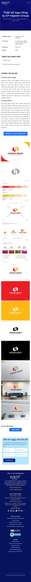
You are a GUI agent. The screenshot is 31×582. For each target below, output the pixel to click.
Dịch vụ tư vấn (12, 19)
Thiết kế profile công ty (15, 522)
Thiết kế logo (6, 60)
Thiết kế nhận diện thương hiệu (11, 64)
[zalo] (14, 511)
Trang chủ (5, 19)
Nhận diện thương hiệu (15, 543)
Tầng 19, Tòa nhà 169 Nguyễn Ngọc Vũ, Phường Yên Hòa (15, 498)
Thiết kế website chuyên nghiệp (15, 526)
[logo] (15, 477)
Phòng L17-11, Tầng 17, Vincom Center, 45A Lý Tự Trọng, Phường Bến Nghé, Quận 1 (15, 505)
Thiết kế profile (15, 545)
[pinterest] (19, 511)
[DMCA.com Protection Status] (15, 530)
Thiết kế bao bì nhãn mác (15, 551)
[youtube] (16, 511)
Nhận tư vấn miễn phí (16, 134)
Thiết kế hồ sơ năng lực (15, 524)
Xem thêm (15, 429)
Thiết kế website (15, 547)
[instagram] (11, 511)
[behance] (22, 511)
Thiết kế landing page (15, 549)
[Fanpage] (8, 511)
